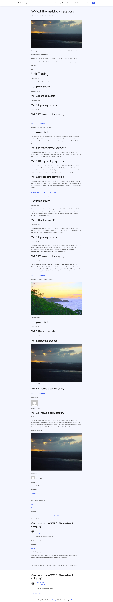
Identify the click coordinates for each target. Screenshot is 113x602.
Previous (33, 508)
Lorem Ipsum (63, 62)
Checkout (45, 58)
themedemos (39, 531)
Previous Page (35, 192)
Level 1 (55, 62)
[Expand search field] (93, 3)
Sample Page (68, 58)
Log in (33, 548)
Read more (56, 515)
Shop (75, 58)
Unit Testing (22, 3)
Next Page (42, 123)
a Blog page (34, 58)
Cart (40, 58)
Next (32, 504)
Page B (76, 62)
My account (60, 58)
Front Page (53, 58)
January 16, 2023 (40, 533)
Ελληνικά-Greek (35, 62)
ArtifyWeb (72, 600)
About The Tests (47, 62)
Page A (70, 62)
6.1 (32, 15)
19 (36, 123)
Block (34, 15)
